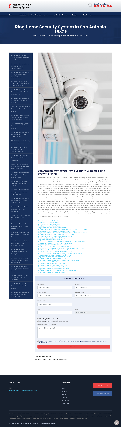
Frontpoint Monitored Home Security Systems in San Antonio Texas (19, 277)
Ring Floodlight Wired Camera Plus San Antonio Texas (56, 231)
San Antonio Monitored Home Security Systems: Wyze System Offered (20, 294)
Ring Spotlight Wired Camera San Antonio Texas (54, 250)
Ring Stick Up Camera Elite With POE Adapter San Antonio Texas (60, 253)
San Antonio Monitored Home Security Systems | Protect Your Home (20, 226)
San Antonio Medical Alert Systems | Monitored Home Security (19, 286)
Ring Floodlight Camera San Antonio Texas (52, 228)
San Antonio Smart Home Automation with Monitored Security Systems (19, 92)
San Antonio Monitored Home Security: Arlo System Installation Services (20, 66)
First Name (40, 284)
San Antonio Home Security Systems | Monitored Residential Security (19, 149)
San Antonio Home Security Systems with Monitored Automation (19, 158)
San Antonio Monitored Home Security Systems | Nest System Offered (20, 75)
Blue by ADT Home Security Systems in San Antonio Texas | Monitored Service (20, 166)
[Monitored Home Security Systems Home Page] (20, 6)
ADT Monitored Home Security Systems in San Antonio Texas (20, 142)
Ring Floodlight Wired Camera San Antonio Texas (55, 236)
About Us (22, 15)
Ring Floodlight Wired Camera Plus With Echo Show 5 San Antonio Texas (62, 229)
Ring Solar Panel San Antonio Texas (50, 240)
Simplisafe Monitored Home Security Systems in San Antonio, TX (19, 209)
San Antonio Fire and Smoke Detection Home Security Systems (19, 183)
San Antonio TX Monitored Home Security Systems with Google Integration (20, 83)
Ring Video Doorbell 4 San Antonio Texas (52, 264)
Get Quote (87, 15)
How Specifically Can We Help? (46, 324)
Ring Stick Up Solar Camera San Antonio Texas (54, 257)
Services (64, 397)
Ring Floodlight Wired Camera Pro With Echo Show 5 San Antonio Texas (62, 233)
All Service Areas (60, 15)
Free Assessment (102, 393)
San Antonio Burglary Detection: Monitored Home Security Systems (19, 252)
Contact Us (65, 400)
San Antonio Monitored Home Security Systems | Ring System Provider (20, 175)
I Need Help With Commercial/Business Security (53, 321)
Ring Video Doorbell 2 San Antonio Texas (52, 258)
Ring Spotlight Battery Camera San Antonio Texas (55, 243)
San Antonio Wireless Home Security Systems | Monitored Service (20, 269)
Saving (74, 15)
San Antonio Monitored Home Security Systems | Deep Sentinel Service (20, 134)
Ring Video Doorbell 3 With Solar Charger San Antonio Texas (58, 260)
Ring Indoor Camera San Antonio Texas (51, 238)
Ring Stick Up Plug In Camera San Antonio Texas (54, 255)
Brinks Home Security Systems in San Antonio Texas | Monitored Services (20, 217)
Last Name (78, 284)
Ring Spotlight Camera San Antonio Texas (52, 245)
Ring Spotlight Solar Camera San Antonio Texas (54, 246)
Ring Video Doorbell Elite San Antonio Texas (53, 265)
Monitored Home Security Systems (27, 423)
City (38, 309)
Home (11, 15)
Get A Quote (103, 385)
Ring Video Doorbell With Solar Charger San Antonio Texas (58, 270)
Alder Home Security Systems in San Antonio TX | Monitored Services (20, 234)
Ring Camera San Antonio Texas (49, 224)
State (76, 309)
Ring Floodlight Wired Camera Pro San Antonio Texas (56, 234)
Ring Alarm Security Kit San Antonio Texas (52, 221)
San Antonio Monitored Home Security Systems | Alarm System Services (20, 200)
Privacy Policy (66, 403)
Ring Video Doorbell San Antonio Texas (51, 272)
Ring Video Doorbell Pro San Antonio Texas (52, 267)
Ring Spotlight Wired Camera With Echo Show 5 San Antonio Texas (61, 248)
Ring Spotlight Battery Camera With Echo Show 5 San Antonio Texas (61, 241)
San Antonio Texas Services (47, 36)
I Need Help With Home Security (48, 319)
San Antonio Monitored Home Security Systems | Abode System (20, 100)
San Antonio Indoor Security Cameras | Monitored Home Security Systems (20, 260)
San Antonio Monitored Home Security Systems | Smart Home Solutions (20, 192)
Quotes (64, 394)
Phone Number (79, 292)
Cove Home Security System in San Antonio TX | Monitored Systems (20, 109)
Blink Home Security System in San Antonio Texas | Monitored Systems (20, 126)
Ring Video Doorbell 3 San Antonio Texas (52, 262)
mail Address (41, 292)
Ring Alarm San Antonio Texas (48, 223)
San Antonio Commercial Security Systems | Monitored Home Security (20, 57)
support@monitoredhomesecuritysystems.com (54, 359)
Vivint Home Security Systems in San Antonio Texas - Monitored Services (20, 243)
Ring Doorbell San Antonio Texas (49, 226)
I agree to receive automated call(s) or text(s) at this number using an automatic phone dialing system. (73, 341)
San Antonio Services (39, 15)
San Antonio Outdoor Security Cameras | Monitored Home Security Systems (20, 117)
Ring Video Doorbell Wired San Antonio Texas (53, 269)
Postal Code (41, 301)
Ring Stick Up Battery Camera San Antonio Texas (55, 252)
